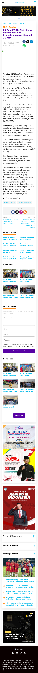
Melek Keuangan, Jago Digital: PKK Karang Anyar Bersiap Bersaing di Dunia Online (10, 407)
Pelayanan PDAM (24, 202)
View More (19, 415)
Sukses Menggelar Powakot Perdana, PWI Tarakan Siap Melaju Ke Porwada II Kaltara (19, 586)
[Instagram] (21, 212)
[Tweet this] (27, 41)
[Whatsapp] (24, 46)
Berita (5, 43)
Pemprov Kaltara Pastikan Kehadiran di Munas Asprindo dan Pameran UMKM (28, 222)
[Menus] (3, 2)
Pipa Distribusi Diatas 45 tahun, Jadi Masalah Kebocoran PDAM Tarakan (10, 238)
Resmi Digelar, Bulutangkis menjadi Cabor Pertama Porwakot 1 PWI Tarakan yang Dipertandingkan (20, 592)
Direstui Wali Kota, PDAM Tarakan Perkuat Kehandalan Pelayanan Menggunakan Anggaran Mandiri (27, 251)
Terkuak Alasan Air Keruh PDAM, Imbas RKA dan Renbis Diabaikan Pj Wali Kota (27, 238)
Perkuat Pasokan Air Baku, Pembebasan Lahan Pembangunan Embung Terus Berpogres (10, 251)
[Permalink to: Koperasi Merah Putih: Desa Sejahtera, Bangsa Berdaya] (27, 273)
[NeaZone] (19, 2)
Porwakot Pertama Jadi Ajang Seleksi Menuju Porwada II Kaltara (19, 598)
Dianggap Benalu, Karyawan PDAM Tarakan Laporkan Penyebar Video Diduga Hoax (27, 258)
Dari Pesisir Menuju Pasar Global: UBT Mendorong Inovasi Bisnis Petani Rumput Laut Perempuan (27, 296)
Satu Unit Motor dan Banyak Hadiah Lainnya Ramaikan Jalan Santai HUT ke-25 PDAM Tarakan (10, 258)
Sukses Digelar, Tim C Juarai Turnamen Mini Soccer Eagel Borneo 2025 (20, 580)
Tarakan (5, 45)
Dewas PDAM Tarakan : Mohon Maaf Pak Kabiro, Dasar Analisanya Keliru (26, 245)
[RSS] (25, 212)
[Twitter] (17, 212)
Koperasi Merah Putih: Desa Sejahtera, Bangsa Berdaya (27, 280)
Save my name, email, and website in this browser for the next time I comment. (18, 345)
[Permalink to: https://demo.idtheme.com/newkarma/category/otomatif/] (34, 536)
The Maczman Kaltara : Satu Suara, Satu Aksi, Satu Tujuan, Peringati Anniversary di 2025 (19, 604)
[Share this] (24, 41)
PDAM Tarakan (9, 27)
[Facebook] (13, 212)
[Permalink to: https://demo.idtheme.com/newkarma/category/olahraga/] (34, 554)
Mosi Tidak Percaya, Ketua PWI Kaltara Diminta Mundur (9, 280)
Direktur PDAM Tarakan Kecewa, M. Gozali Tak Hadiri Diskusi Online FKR (9, 245)
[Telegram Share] (31, 41)
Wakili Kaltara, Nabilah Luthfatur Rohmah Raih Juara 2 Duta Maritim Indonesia (10, 296)
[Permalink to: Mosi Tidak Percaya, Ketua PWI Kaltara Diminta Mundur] (10, 273)
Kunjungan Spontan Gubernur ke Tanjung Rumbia (10, 220)
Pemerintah (10, 43)
